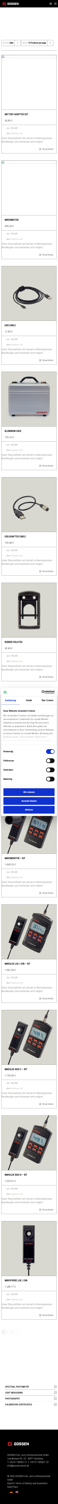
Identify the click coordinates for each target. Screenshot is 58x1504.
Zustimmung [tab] (10, 700)
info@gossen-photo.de (18, 1465)
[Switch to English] (17, 1492)
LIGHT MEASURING (14, 1393)
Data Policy (12, 1486)
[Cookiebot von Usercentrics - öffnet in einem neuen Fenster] (42, 692)
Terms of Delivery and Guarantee (31, 1483)
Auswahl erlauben (29, 801)
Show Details (47, 149)
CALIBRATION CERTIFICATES (18, 1404)
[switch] (50, 760)
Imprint (10, 1483)
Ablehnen (29, 809)
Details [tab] (29, 700)
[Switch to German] (11, 1492)
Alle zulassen (29, 792)
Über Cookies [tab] (47, 700)
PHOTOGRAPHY (12, 1398)
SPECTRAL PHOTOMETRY (17, 1387)
